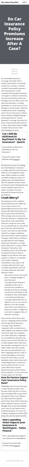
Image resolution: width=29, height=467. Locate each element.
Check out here (13, 391)
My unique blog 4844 (9, 2)
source (16, 159)
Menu (24, 2)
